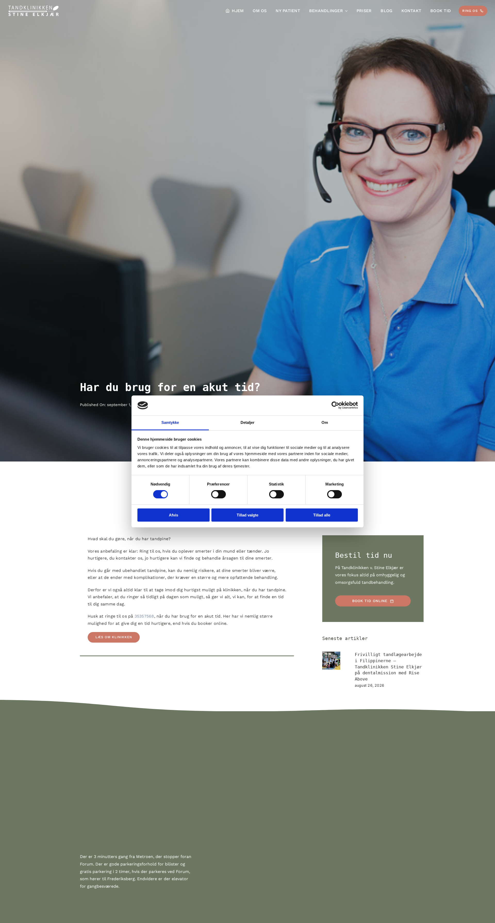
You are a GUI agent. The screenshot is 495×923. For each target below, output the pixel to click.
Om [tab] (324, 422)
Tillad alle (321, 515)
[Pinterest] (93, 673)
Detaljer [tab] (248, 422)
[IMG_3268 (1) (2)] (331, 661)
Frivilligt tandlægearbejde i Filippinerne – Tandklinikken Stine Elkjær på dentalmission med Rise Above (388, 667)
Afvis (173, 515)
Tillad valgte (247, 515)
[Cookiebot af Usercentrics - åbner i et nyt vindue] (335, 405)
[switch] (218, 494)
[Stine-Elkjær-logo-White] (33, 6)
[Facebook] (84, 673)
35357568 (144, 616)
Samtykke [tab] (170, 422)
